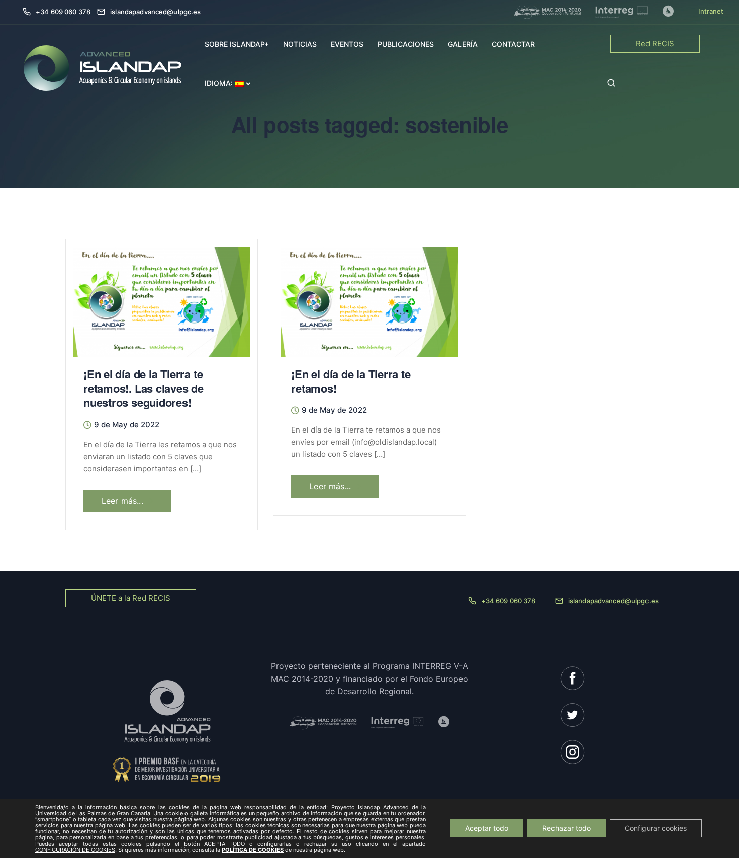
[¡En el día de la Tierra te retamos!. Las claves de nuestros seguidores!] (161, 297)
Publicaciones (406, 44)
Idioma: (220, 83)
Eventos (347, 44)
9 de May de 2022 (126, 425)
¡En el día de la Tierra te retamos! (350, 381)
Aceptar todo (486, 828)
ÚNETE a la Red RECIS (130, 598)
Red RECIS (655, 43)
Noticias (300, 44)
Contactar (513, 44)
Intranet (710, 11)
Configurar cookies (656, 828)
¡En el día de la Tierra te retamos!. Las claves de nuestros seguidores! (143, 388)
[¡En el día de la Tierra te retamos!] (369, 297)
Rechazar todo (566, 828)
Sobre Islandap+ (237, 44)
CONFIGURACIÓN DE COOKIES (75, 850)
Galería (463, 44)
